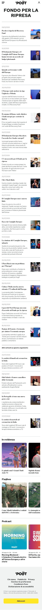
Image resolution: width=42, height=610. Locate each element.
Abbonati (21, 601)
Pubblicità (22, 579)
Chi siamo (11, 579)
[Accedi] (39, 2)
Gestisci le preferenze (21, 582)
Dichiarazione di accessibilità (21, 586)
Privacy (31, 579)
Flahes (6, 479)
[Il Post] (21, 2)
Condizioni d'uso (21, 584)
